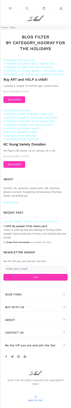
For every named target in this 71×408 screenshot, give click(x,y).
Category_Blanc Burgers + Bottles (28, 114)
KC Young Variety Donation (24, 144)
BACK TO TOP (35, 400)
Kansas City (31, 221)
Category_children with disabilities (29, 63)
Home (5, 27)
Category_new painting (19, 135)
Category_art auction (19, 60)
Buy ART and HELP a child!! (25, 79)
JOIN (35, 277)
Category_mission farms (20, 132)
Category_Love (13, 74)
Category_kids (53, 70)
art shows (15, 221)
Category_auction (16, 110)
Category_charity (16, 117)
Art (5, 221)
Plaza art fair (48, 221)
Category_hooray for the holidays (28, 67)
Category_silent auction (21, 139)
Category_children (43, 117)
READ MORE (14, 100)
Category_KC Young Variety (22, 70)
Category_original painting (45, 74)
